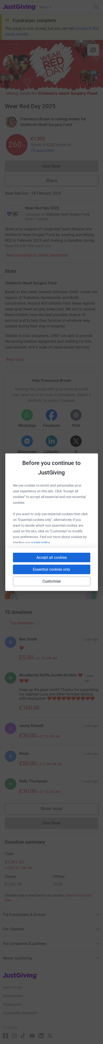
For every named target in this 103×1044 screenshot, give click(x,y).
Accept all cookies (51, 557)
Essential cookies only (51, 569)
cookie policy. (41, 542)
